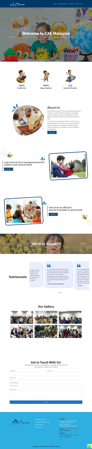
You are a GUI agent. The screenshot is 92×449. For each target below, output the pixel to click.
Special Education (61, 3)
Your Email (49, 370)
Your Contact (13, 377)
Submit (46, 402)
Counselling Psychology (42, 422)
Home (55, 3)
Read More (8, 169)
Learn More (52, 132)
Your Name (13, 370)
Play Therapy (70, 3)
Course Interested (14, 382)
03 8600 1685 (67, 429)
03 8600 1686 (74, 429)
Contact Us (78, 3)
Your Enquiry (13, 389)
